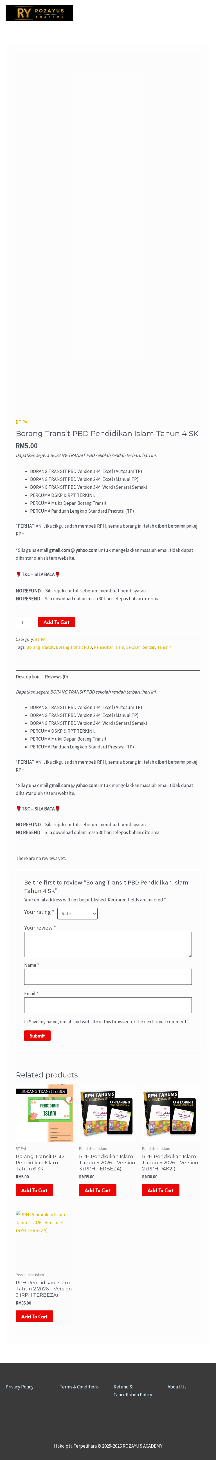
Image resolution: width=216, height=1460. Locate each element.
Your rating (39, 911)
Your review (40, 927)
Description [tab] (27, 677)
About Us (177, 1387)
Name (31, 965)
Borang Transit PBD (74, 647)
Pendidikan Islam (109, 647)
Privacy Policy (19, 1387)
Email (31, 993)
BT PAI (22, 422)
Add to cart (57, 622)
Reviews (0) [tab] (56, 677)
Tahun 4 (164, 647)
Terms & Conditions (79, 1387)
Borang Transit (40, 647)
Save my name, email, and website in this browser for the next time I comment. (108, 1022)
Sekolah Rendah (140, 647)
